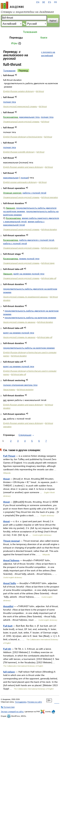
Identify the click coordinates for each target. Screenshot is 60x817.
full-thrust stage (48, 263)
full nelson (9, 671)
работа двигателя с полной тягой (36, 240)
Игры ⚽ (16, 43)
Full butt (7, 626)
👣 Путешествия (8, 707)
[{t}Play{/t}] (16, 75)
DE (43, 2)
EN (37, 2)
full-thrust (40, 91)
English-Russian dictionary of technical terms (22, 137)
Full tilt (7, 649)
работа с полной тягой (34, 193)
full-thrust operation (49, 248)
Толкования (30, 32)
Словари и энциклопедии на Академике (27, 12)
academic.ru (12, 5)
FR (55, 2)
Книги (43, 37)
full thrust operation (49, 197)
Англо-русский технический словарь (20, 106)
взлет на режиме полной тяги (18, 332)
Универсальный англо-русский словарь (21, 122)
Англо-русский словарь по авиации (19, 322)
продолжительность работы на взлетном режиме (30, 317)
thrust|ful (8, 606)
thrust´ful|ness (11, 560)
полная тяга (9, 102)
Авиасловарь (9, 390)
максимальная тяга (29, 117)
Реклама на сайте (34, 702)
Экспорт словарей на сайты (12, 712)
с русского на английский (48, 54)
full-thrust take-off (48, 278)
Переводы (16, 37)
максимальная (11, 177)
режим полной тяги (29, 258)
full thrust (43, 106)
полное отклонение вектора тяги (20, 385)
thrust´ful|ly (9, 583)
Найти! (52, 20)
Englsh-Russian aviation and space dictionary (23, 167)
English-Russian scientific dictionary (19, 152)
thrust (6, 478)
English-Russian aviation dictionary (18, 91)
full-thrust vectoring (25, 390)
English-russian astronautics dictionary (20, 182)
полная (24, 177)
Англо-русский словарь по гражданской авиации (25, 297)
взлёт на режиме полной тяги (28, 273)
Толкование (9, 70)
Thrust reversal (11, 541)
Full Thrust (9, 456)
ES (49, 2)
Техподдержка (20, 702)
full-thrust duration (49, 229)
